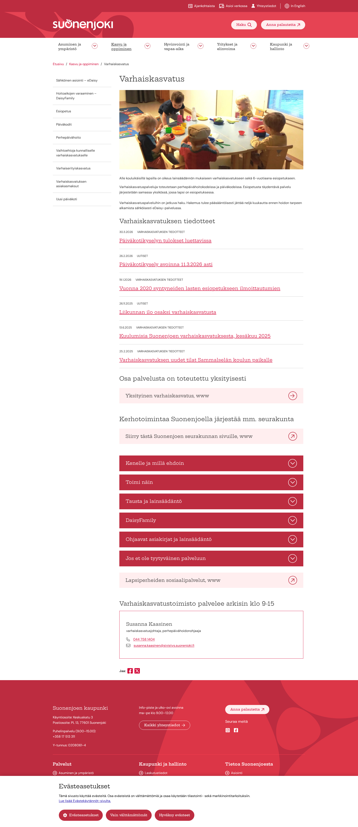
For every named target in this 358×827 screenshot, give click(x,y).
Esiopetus (63, 111)
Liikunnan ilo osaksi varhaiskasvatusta (167, 312)
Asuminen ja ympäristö (69, 46)
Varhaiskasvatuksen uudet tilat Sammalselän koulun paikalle (195, 360)
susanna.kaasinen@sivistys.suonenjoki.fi (164, 645)
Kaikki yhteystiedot (162, 725)
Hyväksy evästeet (174, 815)
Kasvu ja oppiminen (121, 46)
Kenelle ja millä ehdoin (155, 463)
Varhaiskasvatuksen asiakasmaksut (71, 183)
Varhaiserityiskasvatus (73, 168)
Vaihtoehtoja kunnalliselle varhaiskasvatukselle (75, 152)
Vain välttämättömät (128, 815)
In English (298, 6)
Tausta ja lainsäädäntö (154, 501)
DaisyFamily (141, 520)
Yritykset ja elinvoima (227, 46)
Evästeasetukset (84, 815)
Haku (241, 25)
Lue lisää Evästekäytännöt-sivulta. (85, 801)
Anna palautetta (281, 25)
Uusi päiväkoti (66, 199)
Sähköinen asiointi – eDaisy (77, 80)
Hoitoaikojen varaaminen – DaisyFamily (76, 95)
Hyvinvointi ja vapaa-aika (176, 46)
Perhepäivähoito (68, 137)
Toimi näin (139, 482)
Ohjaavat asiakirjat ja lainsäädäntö (169, 539)
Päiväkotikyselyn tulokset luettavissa (165, 240)
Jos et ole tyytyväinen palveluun (166, 558)
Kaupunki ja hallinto (281, 46)
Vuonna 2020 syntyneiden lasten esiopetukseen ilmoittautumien (199, 288)
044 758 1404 (144, 639)
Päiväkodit (64, 124)
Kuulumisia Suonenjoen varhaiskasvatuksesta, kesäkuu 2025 (195, 336)
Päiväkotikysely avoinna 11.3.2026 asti (166, 264)
